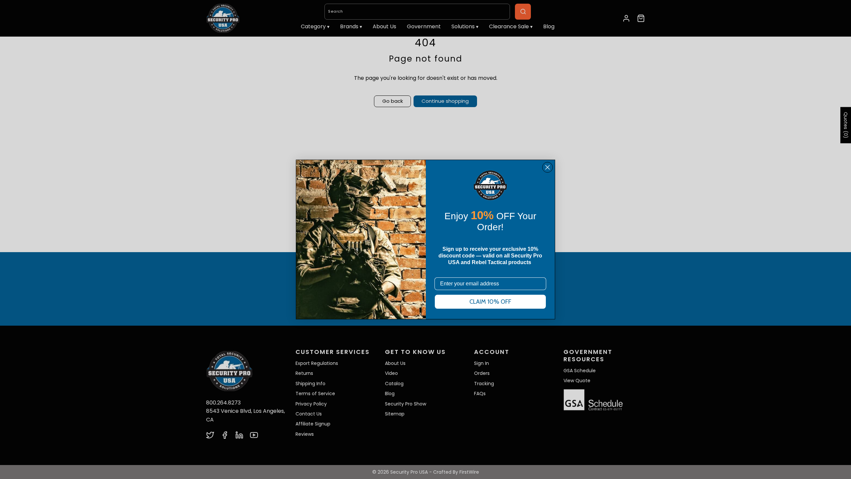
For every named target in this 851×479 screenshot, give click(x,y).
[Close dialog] (547, 167)
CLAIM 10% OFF (490, 301)
